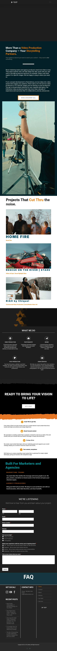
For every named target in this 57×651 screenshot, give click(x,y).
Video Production (8, 536)
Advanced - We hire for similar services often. (16, 551)
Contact (40, 589)
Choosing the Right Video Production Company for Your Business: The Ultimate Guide (11, 620)
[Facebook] (14, 592)
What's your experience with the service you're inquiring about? (19, 543)
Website (4, 529)
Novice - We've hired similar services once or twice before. (19, 549)
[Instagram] (7, 592)
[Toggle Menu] (50, 2)
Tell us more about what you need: (11, 554)
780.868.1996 (29, 591)
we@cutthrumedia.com (27, 594)
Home (40, 586)
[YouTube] (10, 592)
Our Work (40, 598)
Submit (5, 569)
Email (4, 516)
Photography (7, 540)
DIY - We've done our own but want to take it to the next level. (20, 545)
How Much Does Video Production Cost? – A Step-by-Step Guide (12, 613)
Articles (40, 595)
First (3, 513)
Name (4, 509)
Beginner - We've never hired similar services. (16, 547)
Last (20, 513)
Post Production (8, 538)
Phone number (6, 522)
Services (40, 601)
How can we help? (7, 535)
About (39, 592)
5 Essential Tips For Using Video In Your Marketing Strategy (12, 628)
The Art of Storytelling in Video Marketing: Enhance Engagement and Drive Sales (12, 634)
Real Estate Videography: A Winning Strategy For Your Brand (12, 606)
